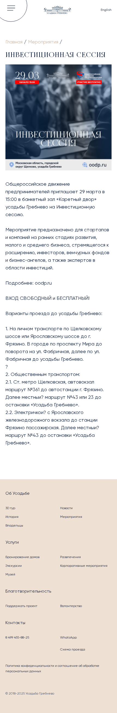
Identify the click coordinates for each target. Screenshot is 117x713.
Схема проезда (72, 649)
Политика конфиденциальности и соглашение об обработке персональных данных (52, 668)
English (106, 10)
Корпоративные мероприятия (83, 566)
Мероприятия (71, 517)
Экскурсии (13, 566)
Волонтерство (71, 606)
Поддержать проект (21, 606)
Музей (10, 574)
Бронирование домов (22, 557)
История (12, 517)
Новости (66, 508)
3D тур (10, 508)
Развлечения (70, 557)
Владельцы (14, 525)
